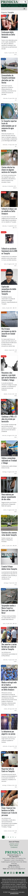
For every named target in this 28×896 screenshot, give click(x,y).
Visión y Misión (14, 845)
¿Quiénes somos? (14, 844)
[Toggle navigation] (24, 9)
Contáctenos (14, 847)
